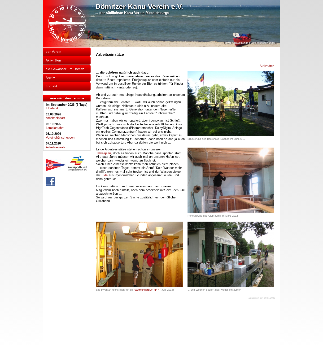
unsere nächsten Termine (65, 98)
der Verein (53, 51)
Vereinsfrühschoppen (60, 137)
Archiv (50, 77)
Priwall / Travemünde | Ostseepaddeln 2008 (249, 42)
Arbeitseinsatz (55, 118)
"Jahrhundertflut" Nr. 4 (147, 289)
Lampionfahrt (55, 128)
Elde (104, 175)
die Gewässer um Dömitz (65, 69)
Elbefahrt (52, 108)
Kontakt (51, 86)
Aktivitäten (53, 60)
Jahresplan (103, 153)
